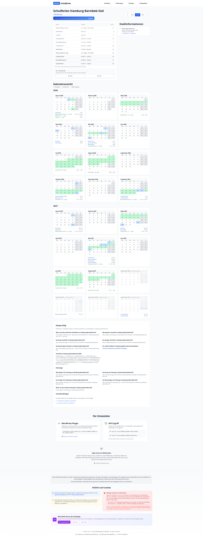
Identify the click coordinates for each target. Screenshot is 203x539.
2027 (143, 15)
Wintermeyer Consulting (102, 531)
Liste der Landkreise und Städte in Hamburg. (114, 348)
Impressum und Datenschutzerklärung (87, 534)
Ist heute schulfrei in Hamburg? (65, 403)
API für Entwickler (123, 534)
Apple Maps (133, 33)
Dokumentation (65, 522)
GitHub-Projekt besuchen (102, 463)
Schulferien (107, 3)
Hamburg (58, 14)
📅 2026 (70, 76)
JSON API (75, 522)
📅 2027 (99, 76)
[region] (85, 45)
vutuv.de (90, 18)
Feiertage (131, 3)
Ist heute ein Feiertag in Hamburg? (66, 401)
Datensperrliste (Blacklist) (108, 534)
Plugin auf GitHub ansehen (70, 436)
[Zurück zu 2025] (127, 14)
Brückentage (119, 3)
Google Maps (126, 33)
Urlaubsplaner (143, 3)
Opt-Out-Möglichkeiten (78, 494)
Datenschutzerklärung (61, 494)
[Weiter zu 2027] (147, 14)
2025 (132, 15)
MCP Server (84, 522)
